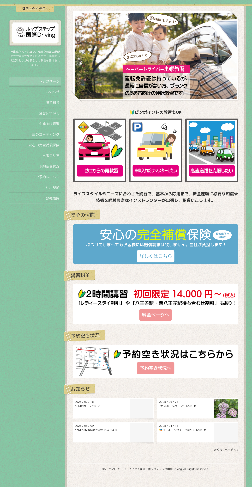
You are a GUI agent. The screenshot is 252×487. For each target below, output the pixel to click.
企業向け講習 (49, 123)
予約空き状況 (49, 166)
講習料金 (52, 102)
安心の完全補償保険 (44, 145)
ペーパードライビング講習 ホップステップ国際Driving (147, 469)
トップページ (49, 81)
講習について (49, 113)
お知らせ (52, 91)
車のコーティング (45, 134)
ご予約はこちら (47, 176)
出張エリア (50, 155)
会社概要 (52, 198)
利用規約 (52, 187)
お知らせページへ (225, 449)
